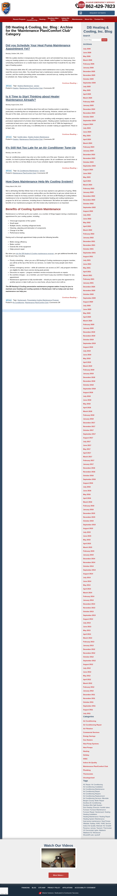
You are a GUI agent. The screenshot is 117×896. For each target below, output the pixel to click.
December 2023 (89, 154)
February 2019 (88, 370)
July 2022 (87, 215)
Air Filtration (88, 728)
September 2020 (89, 298)
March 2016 (87, 502)
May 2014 (86, 585)
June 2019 (87, 355)
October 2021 (88, 249)
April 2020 (87, 317)
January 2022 (88, 238)
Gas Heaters (88, 740)
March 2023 (87, 185)
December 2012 (89, 649)
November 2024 (89, 113)
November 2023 (89, 158)
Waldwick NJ (87, 833)
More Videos (58, 875)
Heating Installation (90, 814)
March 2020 (87, 321)
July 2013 (87, 623)
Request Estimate (98, 13)
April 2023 (87, 181)
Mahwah (99, 826)
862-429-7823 (100, 6)
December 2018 (89, 377)
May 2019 (86, 358)
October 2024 (88, 117)
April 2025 (87, 94)
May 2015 (86, 540)
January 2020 (88, 328)
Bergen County (88, 800)
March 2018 (87, 411)
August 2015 (88, 528)
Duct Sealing (87, 807)
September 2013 (89, 615)
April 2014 (87, 589)
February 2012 (88, 687)
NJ (104, 826)
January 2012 (88, 691)
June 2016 (87, 491)
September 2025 (89, 83)
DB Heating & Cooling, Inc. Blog (98, 29)
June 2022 (87, 219)
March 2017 (87, 457)
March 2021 (87, 275)
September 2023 (89, 166)
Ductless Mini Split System (92, 805)
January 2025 (88, 105)
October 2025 (88, 79)
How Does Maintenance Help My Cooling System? (39, 181)
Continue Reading (69, 83)
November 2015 (89, 517)
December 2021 (89, 241)
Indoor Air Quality (90, 762)
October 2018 (88, 385)
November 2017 (89, 426)
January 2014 (88, 600)
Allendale (105, 798)
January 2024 (88, 151)
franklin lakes (22, 137)
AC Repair (87, 784)
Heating (16, 88)
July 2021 (87, 260)
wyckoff (97, 835)
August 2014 (88, 574)
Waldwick (102, 830)
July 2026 (87, 49)
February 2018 (88, 415)
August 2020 (88, 302)
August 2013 (88, 619)
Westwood (96, 833)
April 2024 (87, 139)
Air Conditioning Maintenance (28, 171)
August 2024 (88, 124)
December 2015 (89, 513)
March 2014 (87, 593)
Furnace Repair (88, 812)
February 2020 (88, 324)
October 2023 (88, 162)
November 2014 (89, 562)
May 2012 (86, 676)
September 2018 (89, 389)
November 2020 (89, 290)
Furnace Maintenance (98, 810)
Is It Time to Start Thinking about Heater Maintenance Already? (33, 98)
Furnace (86, 810)
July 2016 (87, 487)
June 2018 (87, 400)
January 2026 (88, 68)
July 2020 (87, 305)
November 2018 (89, 381)
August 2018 (88, 392)
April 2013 (87, 634)
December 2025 (89, 71)
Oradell (108, 826)
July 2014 (87, 577)
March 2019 (87, 366)
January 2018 (88, 419)
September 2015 (89, 525)
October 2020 (88, 294)
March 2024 (87, 143)
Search (104, 40)
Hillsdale (86, 823)
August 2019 (88, 347)
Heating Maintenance (25, 86)
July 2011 (86, 713)
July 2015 (87, 532)
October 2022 (88, 204)
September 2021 (89, 253)
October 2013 (88, 611)
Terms (6, 893)
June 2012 (87, 672)
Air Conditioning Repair (92, 725)
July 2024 (87, 128)
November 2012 (89, 653)
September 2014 (89, 570)
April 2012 (87, 679)
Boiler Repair (99, 800)
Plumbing (87, 770)
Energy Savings (89, 736)
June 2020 (87, 309)
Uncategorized (88, 778)
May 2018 (86, 404)
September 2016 (89, 479)
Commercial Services (91, 732)
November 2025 (89, 75)
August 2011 (88, 710)
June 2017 (87, 445)
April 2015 (87, 543)
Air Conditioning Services (92, 798)
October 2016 (88, 475)
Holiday (86, 755)
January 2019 (88, 373)
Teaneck (99, 828)
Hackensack (21, 300)
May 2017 (86, 449)
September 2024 (89, 120)
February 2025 (88, 102)
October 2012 (88, 657)
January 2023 (88, 192)
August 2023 (88, 170)
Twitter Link (9, 86)
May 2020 (86, 313)
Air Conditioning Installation (93, 787)
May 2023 (86, 177)
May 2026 (86, 56)
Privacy (2, 893)
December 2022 (89, 196)
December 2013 (89, 604)
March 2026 (87, 60)
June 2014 (87, 581)
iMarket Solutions (48, 893)
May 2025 (86, 90)
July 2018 (87, 396)
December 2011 (89, 694)
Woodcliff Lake (88, 835)
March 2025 (87, 98)
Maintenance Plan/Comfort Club (31, 88)
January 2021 (88, 283)
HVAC (85, 759)
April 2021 (87, 271)
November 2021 (89, 245)
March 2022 (87, 230)
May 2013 (86, 630)
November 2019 (89, 336)
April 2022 (87, 226)
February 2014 (88, 596)
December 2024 (89, 109)
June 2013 (87, 627)
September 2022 (89, 207)
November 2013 (89, 608)
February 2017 (88, 460)
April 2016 (87, 498)
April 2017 (87, 453)
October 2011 (88, 702)
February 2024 (88, 147)
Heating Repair (104, 816)
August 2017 (88, 438)
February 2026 (88, 64)
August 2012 (88, 664)
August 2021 (88, 256)
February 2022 (88, 234)
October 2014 (88, 566)
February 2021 (88, 279)
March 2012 (87, 683)
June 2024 (87, 132)
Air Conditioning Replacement (94, 796)
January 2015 (88, 555)
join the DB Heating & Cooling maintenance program (35, 253)
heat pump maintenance (92, 821)
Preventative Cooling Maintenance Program (43, 300)
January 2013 (88, 645)
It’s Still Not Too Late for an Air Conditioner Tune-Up (41, 147)
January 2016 (88, 509)
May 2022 (86, 222)
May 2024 (86, 136)
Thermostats (88, 774)
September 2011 (89, 706)
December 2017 (89, 423)
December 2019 (89, 332)
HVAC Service (106, 823)
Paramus (86, 828)
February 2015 (88, 551)
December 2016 (89, 468)
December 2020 (89, 287)
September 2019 (89, 343)
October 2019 (88, 339)
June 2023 (87, 173)
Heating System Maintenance (38, 137)
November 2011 (89, 698)
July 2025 (87, 86)
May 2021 (86, 268)
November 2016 (89, 472)
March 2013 (87, 638)
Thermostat (107, 828)
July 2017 (87, 441)
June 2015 (87, 536)
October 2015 (88, 521)
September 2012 (89, 660)
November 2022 (89, 200)
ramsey (36, 86)
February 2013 (88, 642)
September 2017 (89, 434)
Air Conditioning (18, 302)
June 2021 (87, 264)
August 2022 (88, 211)
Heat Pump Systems (91, 744)
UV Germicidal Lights (90, 830)
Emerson (96, 807)
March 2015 (87, 547)
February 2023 (88, 188)
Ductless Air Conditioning (92, 803)
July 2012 (87, 668)
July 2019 (87, 351)
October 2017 (88, 430)
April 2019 (87, 362)
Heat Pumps (88, 747)
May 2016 (86, 494)
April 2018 (87, 407)
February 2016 (88, 506)
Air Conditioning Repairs (92, 794)
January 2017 (88, 464)
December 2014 (89, 559)
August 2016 (88, 483)
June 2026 (87, 52)
